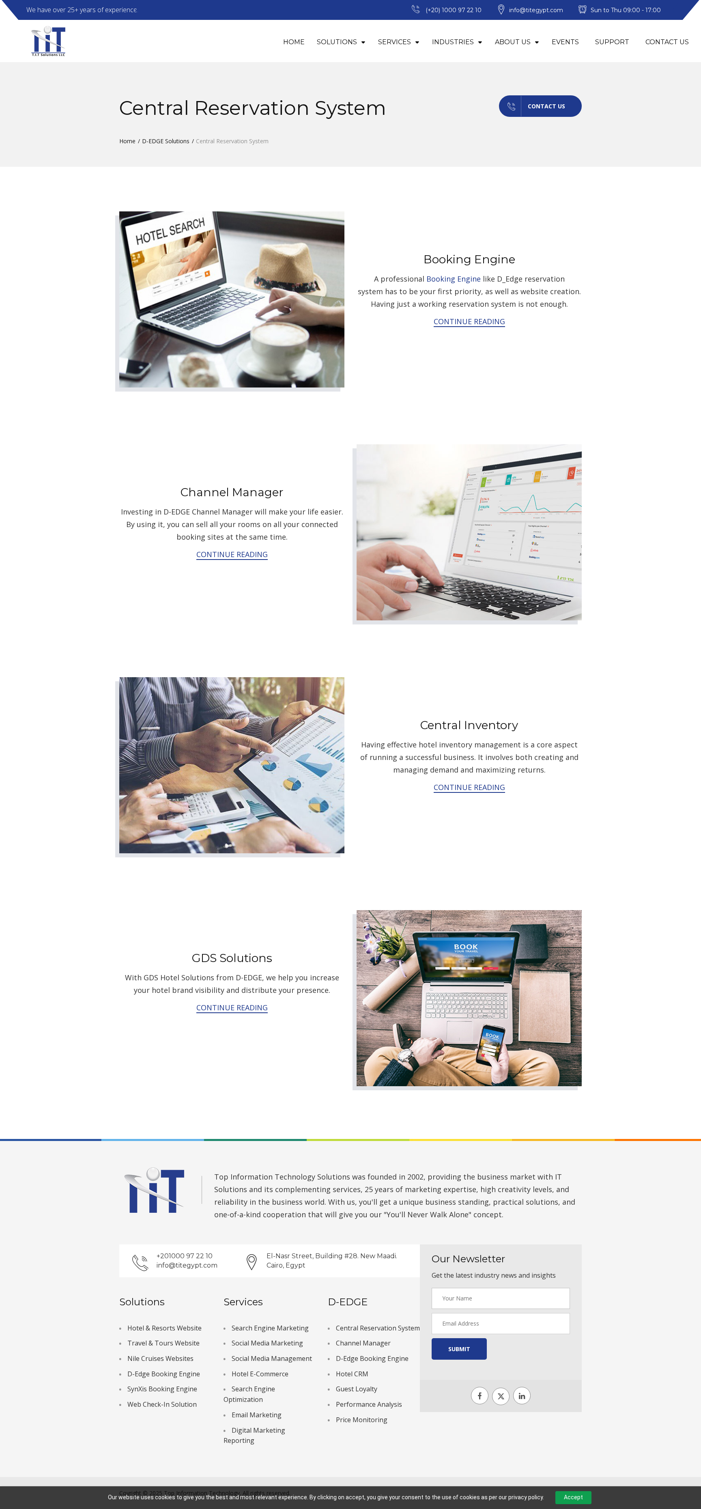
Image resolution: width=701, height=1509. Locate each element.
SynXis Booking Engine (162, 1388)
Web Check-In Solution (162, 1404)
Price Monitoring (361, 1419)
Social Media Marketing (267, 1343)
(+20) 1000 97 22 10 (454, 10)
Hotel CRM (352, 1373)
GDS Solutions (232, 958)
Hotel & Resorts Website (164, 1328)
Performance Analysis (369, 1404)
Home (294, 42)
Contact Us (667, 42)
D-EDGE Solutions (165, 141)
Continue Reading (469, 321)
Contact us (546, 106)
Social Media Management (272, 1358)
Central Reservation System (378, 1328)
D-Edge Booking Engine (163, 1373)
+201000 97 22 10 (185, 1256)
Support (612, 42)
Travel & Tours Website (163, 1343)
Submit (459, 1349)
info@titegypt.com (187, 1265)
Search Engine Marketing (270, 1328)
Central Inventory (469, 725)
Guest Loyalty (356, 1388)
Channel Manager (232, 492)
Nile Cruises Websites (160, 1358)
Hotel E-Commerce (260, 1373)
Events (565, 42)
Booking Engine (469, 259)
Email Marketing (257, 1414)
